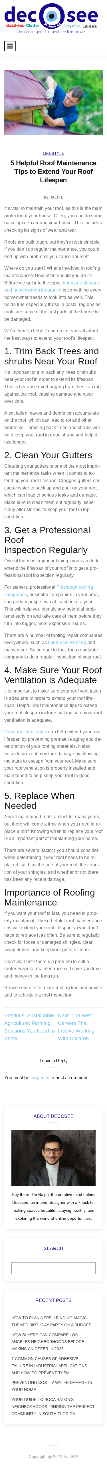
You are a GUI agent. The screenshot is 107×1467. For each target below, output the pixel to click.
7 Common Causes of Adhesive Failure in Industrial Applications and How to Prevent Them (49, 1365)
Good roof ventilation (25, 731)
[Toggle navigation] (10, 46)
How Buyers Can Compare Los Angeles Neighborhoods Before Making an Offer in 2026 (47, 1342)
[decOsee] (51, 18)
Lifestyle (53, 153)
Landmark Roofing (67, 642)
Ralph (55, 197)
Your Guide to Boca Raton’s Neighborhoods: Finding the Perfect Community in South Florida (53, 1406)
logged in (40, 1077)
